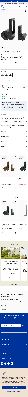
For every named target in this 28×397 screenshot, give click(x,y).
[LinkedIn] (12, 363)
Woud (2, 54)
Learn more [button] (4, 91)
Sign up (23, 325)
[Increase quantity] (7, 80)
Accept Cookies (14, 387)
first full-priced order (19, 98)
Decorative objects (10, 51)
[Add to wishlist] (25, 11)
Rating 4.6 (17, 1)
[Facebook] (5, 363)
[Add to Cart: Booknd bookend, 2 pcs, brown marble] (15, 188)
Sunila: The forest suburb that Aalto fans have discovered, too (10, 263)
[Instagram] (2, 363)
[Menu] (26, 6)
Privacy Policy (5, 383)
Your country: (4, 329)
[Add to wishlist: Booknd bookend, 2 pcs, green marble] (15, 201)
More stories (14, 284)
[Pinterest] (8, 363)
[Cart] (23, 6)
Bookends (18, 51)
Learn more (3, 305)
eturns (8, 96)
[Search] (14, 6)
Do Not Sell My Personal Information (14, 391)
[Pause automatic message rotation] (26, 1)
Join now (4, 309)
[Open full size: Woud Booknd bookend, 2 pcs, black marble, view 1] (14, 29)
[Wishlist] (20, 6)
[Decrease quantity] (2, 80)
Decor (4, 51)
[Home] (1, 51)
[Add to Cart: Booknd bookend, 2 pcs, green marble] (15, 233)
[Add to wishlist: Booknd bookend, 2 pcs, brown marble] (15, 157)
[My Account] (17, 6)
